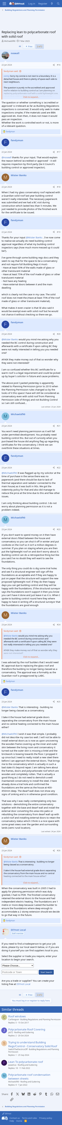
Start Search (46, 972)
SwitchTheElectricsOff (18, 1049)
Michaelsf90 (9, 41)
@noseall (6, 157)
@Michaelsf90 (9, 472)
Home (19, 1120)
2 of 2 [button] (39, 46)
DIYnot (7, 1113)
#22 (58, 467)
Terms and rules (29, 1118)
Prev (30, 46)
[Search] (58, 4)
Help (12, 1120)
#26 (58, 850)
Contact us (15, 1118)
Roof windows (17, 1016)
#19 (58, 232)
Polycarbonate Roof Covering (26, 1029)
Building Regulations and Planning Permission (40, 1019)
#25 (58, 701)
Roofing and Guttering (24, 1032)
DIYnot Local (23, 984)
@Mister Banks (34, 237)
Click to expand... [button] (31, 97)
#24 (58, 624)
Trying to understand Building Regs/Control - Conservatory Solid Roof (32, 1044)
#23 (58, 529)
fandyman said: (11, 71)
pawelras (12, 1065)
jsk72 (10, 1032)
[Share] (54, 65)
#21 (58, 426)
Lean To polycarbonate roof (25, 1062)
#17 (58, 152)
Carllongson (13, 1019)
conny (7, 76)
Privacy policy (45, 1118)
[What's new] (52, 4)
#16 (58, 64)
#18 (58, 187)
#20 (58, 334)
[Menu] (4, 3)
